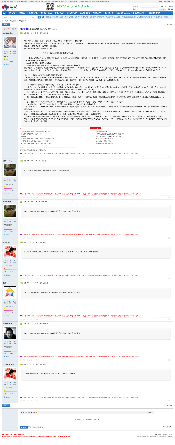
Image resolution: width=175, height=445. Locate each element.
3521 (14, 219)
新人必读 (12, 13)
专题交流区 (13, 21)
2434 (10, 260)
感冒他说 (24, 136)
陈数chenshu (7, 283)
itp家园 (71, 17)
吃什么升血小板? (119, 17)
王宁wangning (7, 323)
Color (24, 412)
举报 (169, 156)
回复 (24, 156)
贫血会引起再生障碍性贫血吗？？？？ (32, 134)
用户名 (134, 6)
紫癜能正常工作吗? (154, 13)
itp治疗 (66, 17)
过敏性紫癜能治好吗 (130, 17)
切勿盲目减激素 (85, 13)
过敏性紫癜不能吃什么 (143, 17)
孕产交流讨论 (23, 21)
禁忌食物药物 (33, 13)
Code (34, 412)
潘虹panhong (7, 201)
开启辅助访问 (158, 1)
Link (29, 412)
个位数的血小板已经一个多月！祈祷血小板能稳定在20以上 (38, 138)
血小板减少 (35, 41)
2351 (10, 382)
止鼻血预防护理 (72, 13)
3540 (14, 179)
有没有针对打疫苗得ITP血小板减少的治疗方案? (35, 141)
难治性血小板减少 (46, 13)
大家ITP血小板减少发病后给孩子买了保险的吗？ (110, 134)
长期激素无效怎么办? (123, 13)
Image (26, 412)
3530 (14, 382)
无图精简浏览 (157, 434)
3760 (14, 301)
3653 (14, 260)
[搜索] (39, 17)
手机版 (165, 434)
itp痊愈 (61, 17)
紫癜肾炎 (48, 17)
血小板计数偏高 (155, 17)
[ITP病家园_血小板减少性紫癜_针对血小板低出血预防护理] (9, 10)
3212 (14, 341)
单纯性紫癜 (55, 17)
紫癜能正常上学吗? (139, 13)
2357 (10, 179)
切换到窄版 (172, 1)
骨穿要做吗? (100, 17)
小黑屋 (170, 434)
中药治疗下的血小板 (102, 131)
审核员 (6, 56)
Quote (31, 412)
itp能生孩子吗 (109, 17)
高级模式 (150, 412)
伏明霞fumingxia (8, 364)
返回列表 (169, 24)
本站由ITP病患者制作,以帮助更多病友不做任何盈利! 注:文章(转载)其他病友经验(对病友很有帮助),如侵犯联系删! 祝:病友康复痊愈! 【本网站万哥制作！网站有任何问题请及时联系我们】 (56, 1)
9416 (14, 51)
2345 (10, 219)
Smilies (36, 412)
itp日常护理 (84, 17)
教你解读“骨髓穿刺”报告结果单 (105, 143)
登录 (91, 419)
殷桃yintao (6, 242)
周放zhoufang (7, 161)
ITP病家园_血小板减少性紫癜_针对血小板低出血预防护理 (2, 20)
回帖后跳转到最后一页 (36, 427)
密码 (134, 9)
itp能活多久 (77, 17)
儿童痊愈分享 (97, 13)
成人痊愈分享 (109, 13)
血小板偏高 (164, 17)
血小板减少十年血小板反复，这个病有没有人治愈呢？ (37, 143)
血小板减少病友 (8, 33)
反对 (37, 197)
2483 (5, 51)
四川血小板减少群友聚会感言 (104, 138)
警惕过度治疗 (59, 13)
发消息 (8, 64)
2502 (10, 301)
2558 (10, 51)
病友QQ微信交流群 (165, 1)
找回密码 (170, 6)
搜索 (33, 17)
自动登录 (163, 6)
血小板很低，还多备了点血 (104, 141)
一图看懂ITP (22, 13)
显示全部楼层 (44, 33)
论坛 (4, 13)
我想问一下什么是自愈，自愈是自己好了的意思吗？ (36, 131)
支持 (30, 197)
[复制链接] (54, 29)
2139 (10, 341)
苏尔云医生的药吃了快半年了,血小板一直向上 (109, 136)
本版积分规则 (167, 427)
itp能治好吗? (92, 17)
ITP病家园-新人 (8, 184)
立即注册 (170, 9)
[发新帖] (6, 24)
